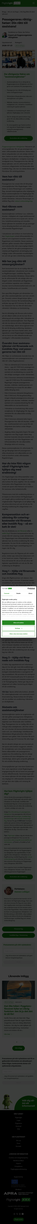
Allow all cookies (18, 622)
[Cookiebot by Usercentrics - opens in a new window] (27, 589)
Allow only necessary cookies (18, 634)
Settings (17, 628)
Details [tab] (18, 593)
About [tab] (30, 593)
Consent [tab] (6, 593)
